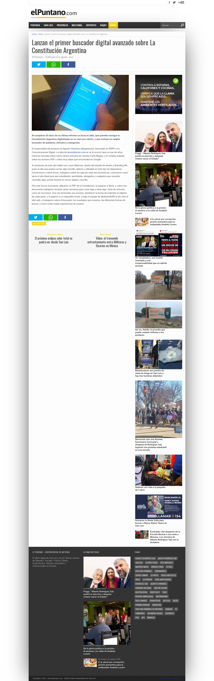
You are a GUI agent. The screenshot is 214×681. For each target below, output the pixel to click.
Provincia (62, 25)
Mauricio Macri (142, 566)
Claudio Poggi (151, 562)
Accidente (169, 613)
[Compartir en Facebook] (68, 66)
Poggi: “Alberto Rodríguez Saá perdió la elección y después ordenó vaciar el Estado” (150, 156)
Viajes (103, 25)
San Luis (48, 25)
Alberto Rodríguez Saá (145, 558)
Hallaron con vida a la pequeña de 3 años (150, 488)
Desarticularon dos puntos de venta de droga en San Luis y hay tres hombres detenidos (149, 373)
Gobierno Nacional (143, 588)
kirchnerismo (162, 596)
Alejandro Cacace (155, 613)
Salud (175, 600)
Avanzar (168, 609)
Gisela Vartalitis (168, 575)
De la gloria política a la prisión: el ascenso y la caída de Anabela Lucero (151, 210)
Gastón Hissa (141, 592)
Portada (35, 25)
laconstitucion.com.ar (77, 152)
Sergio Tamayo (142, 575)
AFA (143, 617)
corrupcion (155, 600)
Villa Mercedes (166, 562)
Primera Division (142, 604)
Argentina (156, 604)
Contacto (176, 678)
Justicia (166, 600)
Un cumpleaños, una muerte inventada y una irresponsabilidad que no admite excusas (151, 262)
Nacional (77, 25)
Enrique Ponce (157, 566)
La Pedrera (147, 579)
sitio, (92, 135)
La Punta (154, 575)
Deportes (91, 25)
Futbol (169, 566)
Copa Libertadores (163, 579)
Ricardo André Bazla (144, 596)
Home (34, 34)
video (138, 579)
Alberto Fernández (159, 583)
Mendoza (151, 617)
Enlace (168, 678)
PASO (165, 592)
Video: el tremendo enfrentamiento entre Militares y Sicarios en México (106, 242)
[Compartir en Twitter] (39, 66)
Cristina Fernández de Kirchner (149, 609)
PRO (137, 617)
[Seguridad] (158, 113)
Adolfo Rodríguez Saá (167, 558)
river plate (155, 592)
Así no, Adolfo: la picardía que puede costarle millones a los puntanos (150, 332)
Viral (113, 25)
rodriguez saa (142, 583)
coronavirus (160, 571)
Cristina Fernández (144, 571)
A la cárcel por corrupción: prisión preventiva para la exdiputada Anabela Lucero (163, 222)
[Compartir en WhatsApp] (54, 66)
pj (176, 609)
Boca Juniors (141, 600)
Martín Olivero (160, 588)
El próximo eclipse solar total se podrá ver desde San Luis (53, 240)
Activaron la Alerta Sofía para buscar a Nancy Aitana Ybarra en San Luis (151, 523)
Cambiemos (140, 613)
